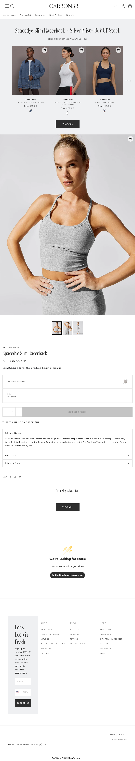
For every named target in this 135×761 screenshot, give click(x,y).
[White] (68, 113)
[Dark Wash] (31, 111)
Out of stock (77, 412)
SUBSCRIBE (23, 703)
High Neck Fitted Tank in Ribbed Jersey (67, 103)
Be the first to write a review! (67, 575)
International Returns (52, 644)
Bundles (70, 15)
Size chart (11, 397)
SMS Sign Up (105, 649)
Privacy (122, 735)
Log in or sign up (51, 367)
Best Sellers (55, 15)
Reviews (74, 639)
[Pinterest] (20, 477)
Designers (45, 649)
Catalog (104, 644)
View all (67, 124)
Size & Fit (10, 455)
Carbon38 (25, 15)
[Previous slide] (8, 80)
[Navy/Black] (104, 111)
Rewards (74, 634)
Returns (44, 639)
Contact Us (106, 634)
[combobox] (17, 692)
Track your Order (49, 634)
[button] (67, 757)
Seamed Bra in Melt (104, 102)
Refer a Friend (77, 644)
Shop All (44, 653)
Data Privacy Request (111, 639)
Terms (112, 735)
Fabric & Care (12, 463)
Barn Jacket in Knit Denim (30, 102)
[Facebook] (11, 477)
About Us (74, 629)
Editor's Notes (13, 433)
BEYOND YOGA (10, 347)
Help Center (106, 629)
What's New (46, 629)
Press (102, 653)
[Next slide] (127, 80)
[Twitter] (15, 477)
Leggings (40, 15)
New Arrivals (8, 15)
